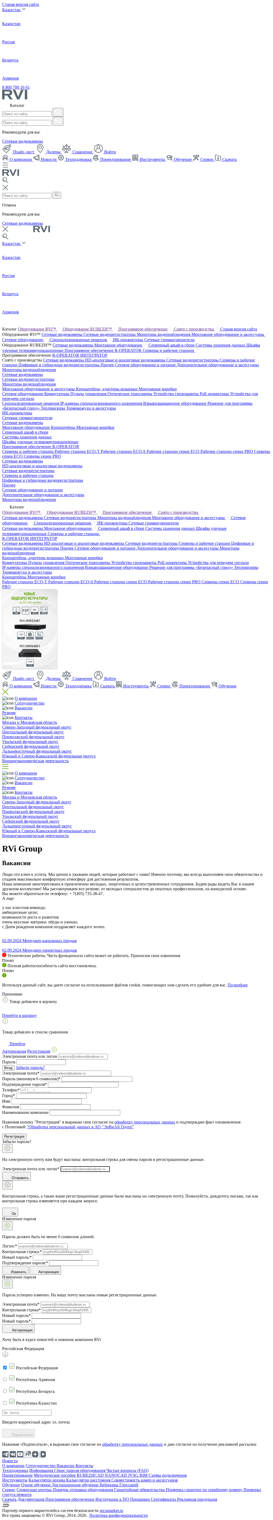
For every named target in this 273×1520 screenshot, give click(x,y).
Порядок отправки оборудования (83, 1489)
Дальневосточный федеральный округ (37, 751)
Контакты (24, 717)
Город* (8, 1095)
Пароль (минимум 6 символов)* (31, 1078)
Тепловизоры (53, 408)
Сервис (207, 159)
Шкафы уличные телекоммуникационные (40, 442)
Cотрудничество (30, 703)
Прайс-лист (23, 152)
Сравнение (82, 152)
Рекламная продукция (197, 1499)
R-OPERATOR (66, 355)
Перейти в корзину (19, 1015)
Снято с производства (194, 329)
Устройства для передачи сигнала (218, 562)
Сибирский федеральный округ (31, 746)
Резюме (9, 712)
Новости (49, 159)
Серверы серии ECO (221, 582)
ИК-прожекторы (128, 339)
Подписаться (22, 1435)
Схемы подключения (167, 1475)
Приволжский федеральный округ (33, 736)
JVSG (133, 1475)
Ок (13, 1214)
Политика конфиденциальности (118, 1515)
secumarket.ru (111, 1510)
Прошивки (140, 1499)
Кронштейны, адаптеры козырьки (107, 389)
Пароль (8, 1062)
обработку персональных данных (144, 1122)
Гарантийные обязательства (140, 1489)
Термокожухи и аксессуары (91, 408)
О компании (21, 159)
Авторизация (48, 1272)
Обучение (183, 159)
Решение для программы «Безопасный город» (191, 567)
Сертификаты (164, 1499)
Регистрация (14, 1136)
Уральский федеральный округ (30, 741)
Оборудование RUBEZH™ (88, 329)
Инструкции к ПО (112, 1499)
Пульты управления (88, 393)
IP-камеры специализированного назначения (101, 403)
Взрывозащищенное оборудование (175, 403)
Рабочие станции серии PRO (227, 451)
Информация (41, 1470)
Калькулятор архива (47, 1480)
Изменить (18, 1272)
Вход (8, 1068)
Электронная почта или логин (29, 1056)
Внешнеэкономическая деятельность (35, 761)
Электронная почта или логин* (30, 1169)
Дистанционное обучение (76, 1485)
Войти (109, 152)
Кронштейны (63, 427)
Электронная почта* (20, 1073)
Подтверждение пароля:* (25, 1263)
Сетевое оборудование (23, 339)
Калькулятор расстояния (88, 1480)
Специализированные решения (79, 339)
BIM (143, 1475)
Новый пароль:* (17, 1257)
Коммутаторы (57, 393)
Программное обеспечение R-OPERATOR (104, 350)
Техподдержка (78, 159)
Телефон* (11, 1090)
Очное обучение (36, 1485)
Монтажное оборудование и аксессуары (228, 334)
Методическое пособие (55, 1475)
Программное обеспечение (143, 329)
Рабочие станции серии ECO (173, 451)
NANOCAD (116, 1475)
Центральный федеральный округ (33, 732)
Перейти (17, 1043)
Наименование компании (25, 1112)
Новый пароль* (16, 1315)
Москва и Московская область (29, 722)
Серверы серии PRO (42, 456)
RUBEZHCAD (91, 1475)
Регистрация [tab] (38, 1051)
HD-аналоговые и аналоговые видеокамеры (125, 360)
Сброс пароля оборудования (80, 1470)
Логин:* (9, 1246)
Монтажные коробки (158, 389)
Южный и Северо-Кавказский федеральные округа (48, 756)
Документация (31, 1499)
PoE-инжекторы (215, 393)
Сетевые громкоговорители (169, 339)
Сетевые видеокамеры (22, 141)
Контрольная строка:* (22, 1251)
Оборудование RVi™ (37, 329)
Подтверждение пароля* (24, 1084)
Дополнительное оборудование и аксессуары (218, 365)
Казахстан (12, 9)
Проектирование (115, 159)
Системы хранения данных (221, 345)
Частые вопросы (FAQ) (127, 1470)
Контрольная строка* (21, 1310)
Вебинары (109, 1485)
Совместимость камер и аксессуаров (144, 1480)
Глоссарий (128, 1485)
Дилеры (53, 152)
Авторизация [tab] (14, 1051)
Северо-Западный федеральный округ (36, 727)
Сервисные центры (35, 1489)
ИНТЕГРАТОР (93, 355)
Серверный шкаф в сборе (172, 345)
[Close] (7, 1148)
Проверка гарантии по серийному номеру (204, 1489)
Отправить (20, 1178)
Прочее (108, 365)
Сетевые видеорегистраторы (110, 334)
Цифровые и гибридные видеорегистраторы (59, 365)
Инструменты (152, 159)
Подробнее (238, 985)
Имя (6, 1101)
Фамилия (10, 1107)
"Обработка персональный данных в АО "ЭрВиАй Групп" (80, 1127)
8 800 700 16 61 (16, 87)
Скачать (229, 159)
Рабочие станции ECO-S (124, 451)
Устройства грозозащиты (176, 393)
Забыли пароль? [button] (30, 1067)
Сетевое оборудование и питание (146, 365)
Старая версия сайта (20, 4)
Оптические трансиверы (130, 393)
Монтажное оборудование (118, 345)
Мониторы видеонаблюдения (164, 334)
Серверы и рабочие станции (169, 350)
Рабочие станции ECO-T (78, 451)
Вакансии (24, 708)
